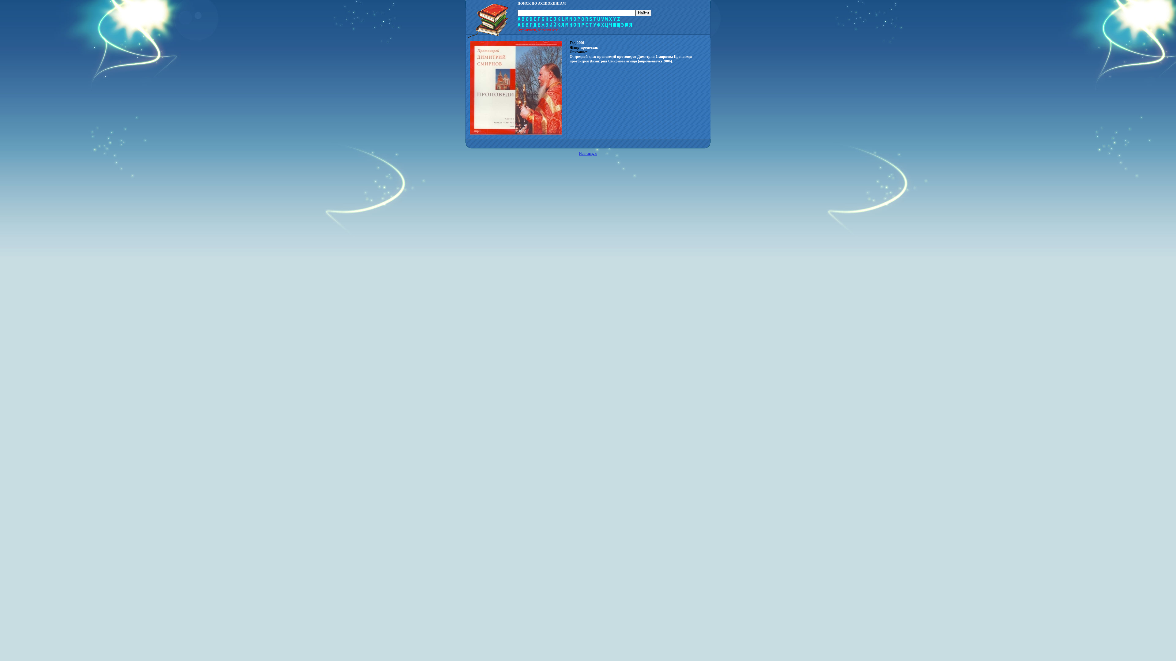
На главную (588, 153)
